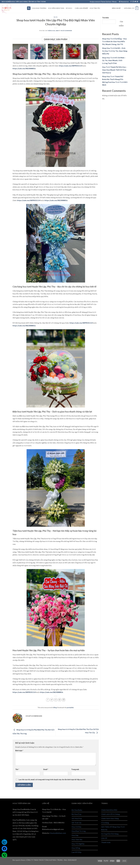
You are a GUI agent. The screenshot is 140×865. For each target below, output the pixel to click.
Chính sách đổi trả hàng (110, 814)
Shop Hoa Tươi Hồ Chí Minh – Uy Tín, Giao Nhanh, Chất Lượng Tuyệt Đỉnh (114, 60)
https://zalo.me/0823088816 (24, 68)
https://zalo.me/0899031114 (70, 66)
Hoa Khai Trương (39, 8)
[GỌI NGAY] (4, 855)
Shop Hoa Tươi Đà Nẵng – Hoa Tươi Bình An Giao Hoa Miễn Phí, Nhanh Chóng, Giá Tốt (114, 41)
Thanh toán (105, 842)
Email (45, 769)
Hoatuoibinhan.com (58, 833)
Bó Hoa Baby (77, 810)
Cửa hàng (105, 823)
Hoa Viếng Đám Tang (56, 8)
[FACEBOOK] (4, 848)
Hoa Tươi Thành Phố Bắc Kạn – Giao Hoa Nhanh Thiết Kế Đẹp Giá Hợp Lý (114, 70)
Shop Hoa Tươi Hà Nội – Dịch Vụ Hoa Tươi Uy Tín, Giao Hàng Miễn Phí (114, 51)
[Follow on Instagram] (133, 1)
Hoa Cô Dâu (76, 827)
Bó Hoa (69, 8)
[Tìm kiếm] (29, 8)
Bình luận (19, 750)
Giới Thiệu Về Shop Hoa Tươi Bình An (113, 828)
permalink (70, 707)
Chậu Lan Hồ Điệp (81, 8)
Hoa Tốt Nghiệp (78, 844)
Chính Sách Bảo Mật (109, 810)
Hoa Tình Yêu (95, 8)
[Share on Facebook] (48, 700)
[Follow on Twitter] (135, 1)
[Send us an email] (137, 1)
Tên (17, 769)
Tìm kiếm (105, 18)
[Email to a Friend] (56, 700)
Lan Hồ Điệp (76, 852)
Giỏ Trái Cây (76, 823)
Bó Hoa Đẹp (76, 814)
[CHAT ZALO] (4, 842)
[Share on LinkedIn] (63, 700)
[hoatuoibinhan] (13, 8)
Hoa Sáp (75, 835)
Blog (56, 17)
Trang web (75, 769)
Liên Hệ (104, 838)
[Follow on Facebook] (131, 1)
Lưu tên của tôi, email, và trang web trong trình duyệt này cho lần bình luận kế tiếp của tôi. (52, 779)
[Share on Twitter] (52, 700)
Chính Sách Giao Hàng (110, 818)
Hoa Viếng (76, 848)
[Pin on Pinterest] (59, 700)
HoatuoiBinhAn (66, 30)
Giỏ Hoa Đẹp (77, 818)
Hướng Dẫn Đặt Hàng (109, 834)
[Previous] (10, 53)
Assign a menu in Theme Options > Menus (103, 2)
